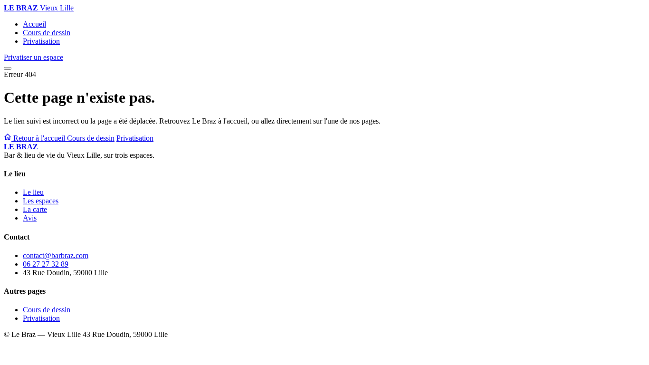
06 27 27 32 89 (45, 264)
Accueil (34, 24)
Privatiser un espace (33, 57)
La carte (35, 209)
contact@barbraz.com (55, 255)
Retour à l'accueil (39, 138)
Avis (30, 218)
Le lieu (33, 192)
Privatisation (41, 41)
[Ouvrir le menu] (7, 68)
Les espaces (40, 201)
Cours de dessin (46, 33)
